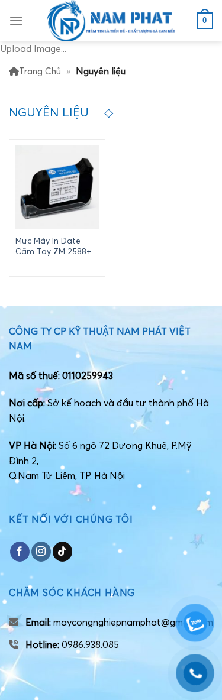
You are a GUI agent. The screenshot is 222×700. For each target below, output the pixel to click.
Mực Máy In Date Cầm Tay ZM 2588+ (53, 246)
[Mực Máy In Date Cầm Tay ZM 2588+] (57, 187)
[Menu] (16, 20)
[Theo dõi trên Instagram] (41, 552)
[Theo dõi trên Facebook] (20, 552)
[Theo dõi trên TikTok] (62, 552)
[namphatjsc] (111, 20)
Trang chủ (40, 71)
